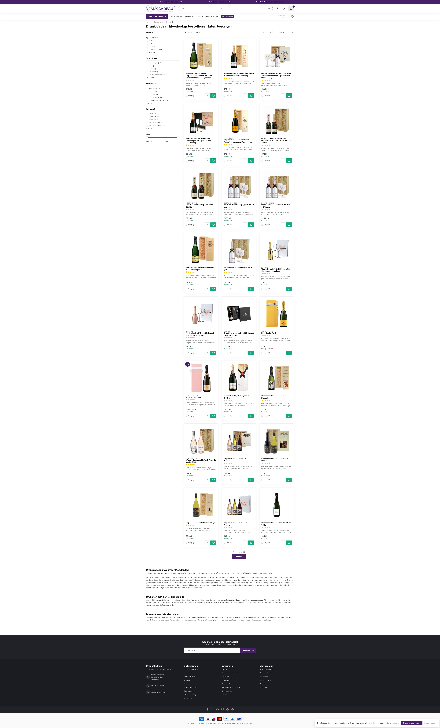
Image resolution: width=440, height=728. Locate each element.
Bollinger (152, 43)
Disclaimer (225, 677)
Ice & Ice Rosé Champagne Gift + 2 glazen (239, 206)
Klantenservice (227, 691)
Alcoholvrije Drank (190, 687)
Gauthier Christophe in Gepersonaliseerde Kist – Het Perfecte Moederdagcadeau (199, 76)
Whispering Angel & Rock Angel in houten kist (201, 461)
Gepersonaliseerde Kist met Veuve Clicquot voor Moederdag (238, 141)
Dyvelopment (247, 723)
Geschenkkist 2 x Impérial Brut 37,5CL (199, 206)
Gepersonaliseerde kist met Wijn (200, 523)
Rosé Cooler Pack (193, 397)
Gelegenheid (158, 22)
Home (148, 22)
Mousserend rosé (156, 125)
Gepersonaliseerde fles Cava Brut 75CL (276, 524)
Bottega (152, 46)
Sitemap (225, 695)
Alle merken (153, 37)
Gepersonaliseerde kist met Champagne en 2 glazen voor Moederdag (198, 141)
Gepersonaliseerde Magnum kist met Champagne (200, 269)
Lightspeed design (234, 723)
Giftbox (153, 91)
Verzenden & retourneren (231, 687)
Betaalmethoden (228, 684)
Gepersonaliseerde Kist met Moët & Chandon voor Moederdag (239, 75)
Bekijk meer (150, 52)
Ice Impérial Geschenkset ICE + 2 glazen (238, 269)
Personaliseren (176, 16)
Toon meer (239, 556)
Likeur (152, 69)
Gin (151, 66)
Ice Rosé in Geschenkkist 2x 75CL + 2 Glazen (276, 206)
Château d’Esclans (155, 49)
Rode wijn (154, 116)
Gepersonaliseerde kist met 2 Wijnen (274, 460)
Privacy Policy (227, 680)
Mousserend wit (156, 122)
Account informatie (266, 669)
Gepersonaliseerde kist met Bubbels (273, 397)
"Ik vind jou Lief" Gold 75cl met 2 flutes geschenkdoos (275, 270)
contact (193, 620)
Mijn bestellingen (266, 673)
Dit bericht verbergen (411, 723)
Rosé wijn (154, 119)
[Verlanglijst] (283, 8)
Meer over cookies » (430, 723)
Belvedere (152, 40)
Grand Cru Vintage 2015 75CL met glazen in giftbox (239, 334)
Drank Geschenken (191, 669)
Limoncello (154, 72)
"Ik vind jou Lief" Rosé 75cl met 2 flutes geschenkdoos (200, 334)
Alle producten (265, 687)
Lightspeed (223, 723)
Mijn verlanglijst (265, 680)
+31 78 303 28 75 (157, 686)
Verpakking (188, 680)
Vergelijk (191, 96)
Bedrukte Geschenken (158, 100)
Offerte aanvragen (191, 695)
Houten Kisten (155, 97)
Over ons (225, 669)
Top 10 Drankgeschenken (208, 16)
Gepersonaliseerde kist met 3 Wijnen (237, 460)
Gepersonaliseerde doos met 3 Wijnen (237, 524)
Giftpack (153, 94)
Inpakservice (190, 16)
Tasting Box (154, 88)
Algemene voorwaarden (230, 673)
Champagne (155, 63)
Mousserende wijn (157, 75)
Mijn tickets (264, 677)
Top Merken (188, 691)
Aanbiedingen (227, 16)
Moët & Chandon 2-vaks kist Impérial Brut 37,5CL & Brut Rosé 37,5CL (276, 141)
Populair (187, 684)
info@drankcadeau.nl (158, 692)
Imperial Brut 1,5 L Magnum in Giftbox (236, 397)
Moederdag (170, 22)
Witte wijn (154, 113)
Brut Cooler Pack (268, 333)
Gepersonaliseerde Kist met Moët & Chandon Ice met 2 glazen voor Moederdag (276, 76)
